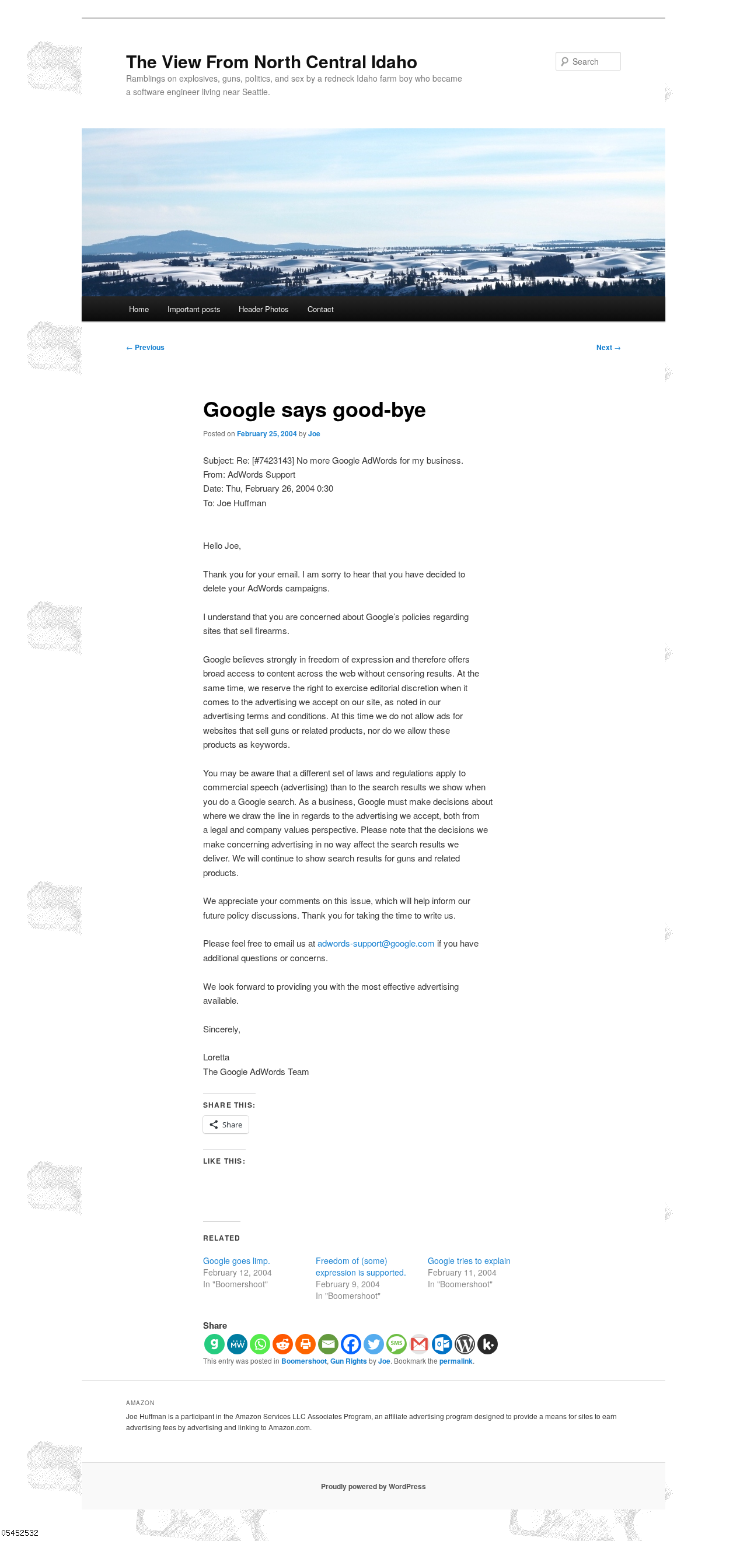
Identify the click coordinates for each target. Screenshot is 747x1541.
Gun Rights (348, 1361)
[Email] (328, 1344)
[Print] (305, 1344)
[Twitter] (374, 1344)
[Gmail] (419, 1344)
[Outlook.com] (442, 1344)
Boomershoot (304, 1361)
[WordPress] (465, 1344)
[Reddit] (283, 1344)
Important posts (194, 308)
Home (139, 308)
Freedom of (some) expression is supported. (361, 1266)
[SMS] (396, 1344)
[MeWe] (237, 1344)
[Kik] (487, 1344)
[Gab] (214, 1344)
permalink (456, 1361)
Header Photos (264, 308)
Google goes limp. (236, 1260)
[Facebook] (351, 1344)
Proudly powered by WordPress (373, 1486)
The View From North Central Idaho (271, 60)
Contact (321, 308)
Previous (145, 347)
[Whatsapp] (260, 1344)
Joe (314, 433)
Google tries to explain (469, 1260)
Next (608, 347)
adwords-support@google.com (376, 943)
